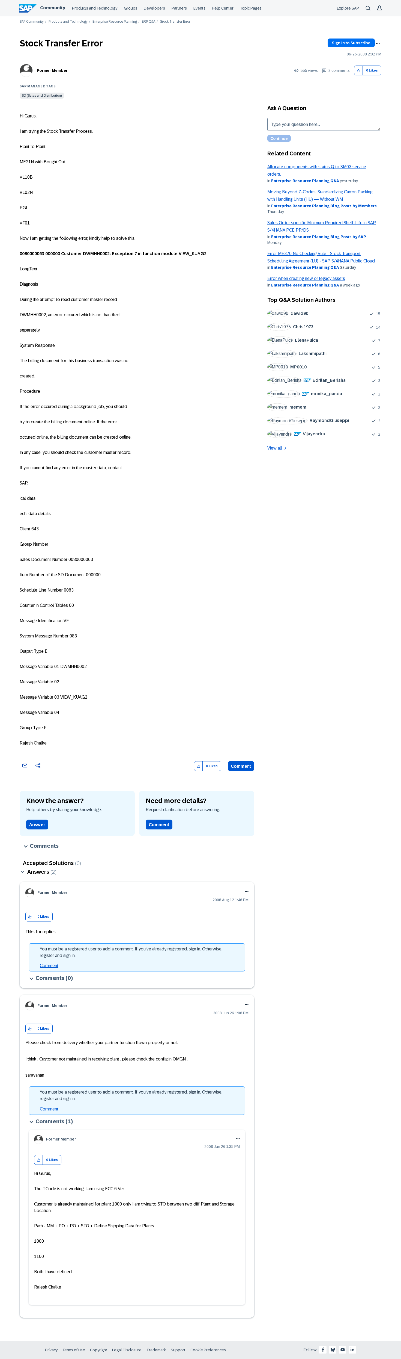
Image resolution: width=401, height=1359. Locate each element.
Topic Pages (251, 8)
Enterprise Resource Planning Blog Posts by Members (324, 206)
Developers (154, 8)
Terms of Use (73, 1350)
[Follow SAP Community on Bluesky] (333, 1350)
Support (178, 1350)
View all (274, 448)
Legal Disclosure (127, 1350)
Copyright (98, 1350)
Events (199, 8)
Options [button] (378, 44)
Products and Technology (94, 8)
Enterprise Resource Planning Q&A (305, 181)
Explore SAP (348, 8)
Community (52, 7)
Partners (179, 8)
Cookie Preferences (208, 1350)
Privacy (51, 1350)
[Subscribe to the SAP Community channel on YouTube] (342, 1350)
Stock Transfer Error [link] (175, 21)
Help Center (223, 8)
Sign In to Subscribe (351, 43)
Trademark (156, 1350)
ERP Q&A (148, 21)
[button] (358, 70)
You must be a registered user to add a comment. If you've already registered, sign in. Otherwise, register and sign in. (131, 952)
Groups (130, 8)
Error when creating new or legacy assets (306, 278)
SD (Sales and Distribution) (42, 96)
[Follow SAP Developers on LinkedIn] (352, 1350)
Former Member (52, 70)
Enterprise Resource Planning (114, 21)
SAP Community (32, 21)
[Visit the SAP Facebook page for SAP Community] (323, 1350)
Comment (241, 766)
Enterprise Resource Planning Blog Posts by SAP (318, 237)
